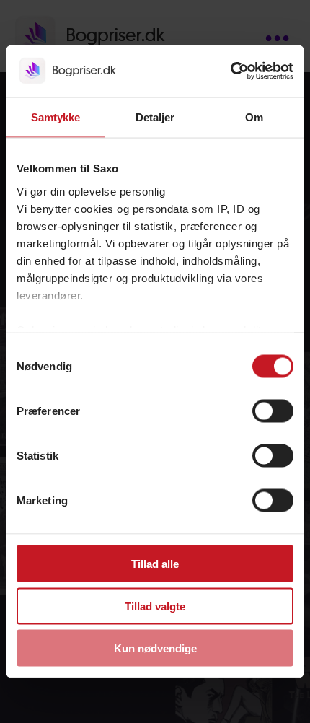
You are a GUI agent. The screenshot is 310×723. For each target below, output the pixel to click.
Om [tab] (254, 117)
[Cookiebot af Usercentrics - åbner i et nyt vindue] (230, 71)
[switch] (272, 411)
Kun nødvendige (155, 648)
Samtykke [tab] (56, 117)
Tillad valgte (155, 606)
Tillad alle (155, 564)
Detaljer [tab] (155, 117)
